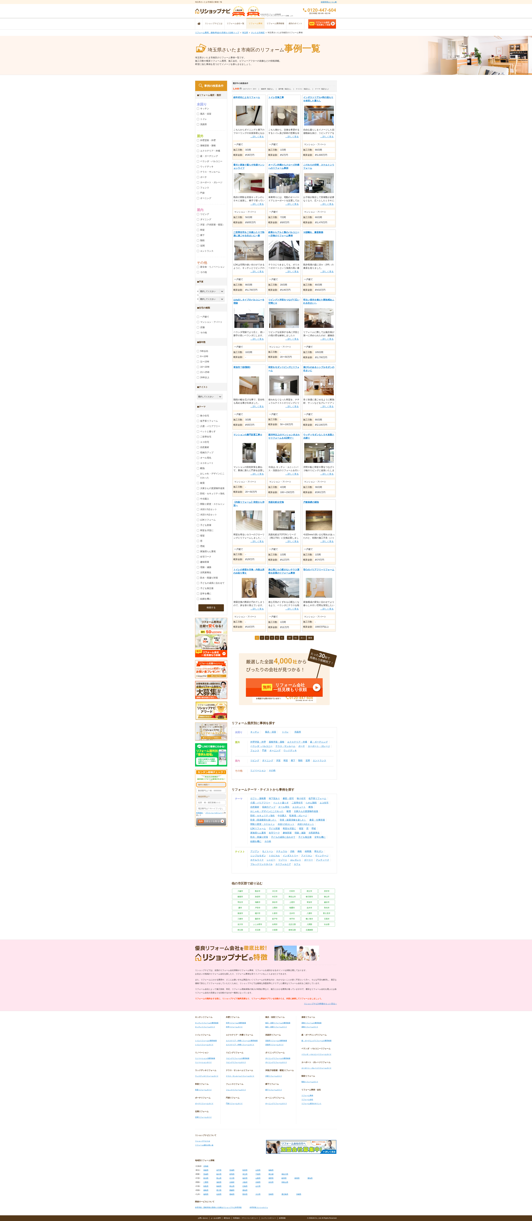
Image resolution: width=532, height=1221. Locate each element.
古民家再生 (314, 833)
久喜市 (274, 913)
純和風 (308, 851)
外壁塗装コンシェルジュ (259, 1207)
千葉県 (257, 1174)
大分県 (257, 1194)
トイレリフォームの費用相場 (206, 1041)
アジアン (254, 851)
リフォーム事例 (255, 23)
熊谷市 (257, 891)
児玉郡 (257, 930)
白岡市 (274, 924)
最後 (310, 638)
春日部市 (309, 897)
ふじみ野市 (257, 924)
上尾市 (292, 902)
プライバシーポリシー (213, 813)
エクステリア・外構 (297, 742)
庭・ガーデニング (319, 742)
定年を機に (320, 837)
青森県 (205, 1170)
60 (290, 638)
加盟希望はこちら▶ (329, 2)
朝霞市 (292, 908)
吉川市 (240, 924)
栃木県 (218, 1174)
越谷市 (326, 902)
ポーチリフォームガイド (204, 1103)
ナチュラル (281, 851)
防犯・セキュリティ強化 (262, 815)
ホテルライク (257, 860)
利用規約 (199, 813)
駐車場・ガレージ (298, 815)
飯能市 (240, 897)
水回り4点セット (305, 824)
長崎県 (231, 1194)
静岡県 (297, 1178)
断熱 (311, 807)
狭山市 (326, 897)
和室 (285, 760)
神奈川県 (285, 1174)
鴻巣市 (257, 902)
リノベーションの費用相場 (205, 1058)
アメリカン (306, 855)
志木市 (309, 908)
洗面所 (297, 732)
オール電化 (283, 807)
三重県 (205, 1182)
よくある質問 (216, 1218)
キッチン (254, 732)
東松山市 (292, 897)
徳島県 (205, 1190)
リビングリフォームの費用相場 (237, 1058)
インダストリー (290, 855)
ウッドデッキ (290, 750)
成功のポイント (295, 23)
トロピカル (274, 855)
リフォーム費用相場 (275, 23)
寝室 (301, 828)
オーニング (275, 750)
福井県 (244, 1178)
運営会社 (227, 1218)
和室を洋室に (289, 828)
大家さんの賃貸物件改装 (306, 811)
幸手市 (292, 919)
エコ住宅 (324, 803)
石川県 (231, 1178)
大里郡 (274, 930)
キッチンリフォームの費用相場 (206, 1023)
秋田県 (244, 1170)
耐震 (289, 811)
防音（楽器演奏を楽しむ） (293, 820)
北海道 (205, 1166)
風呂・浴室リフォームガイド (276, 1027)
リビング (254, 760)
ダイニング (267, 760)
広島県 (244, 1186)
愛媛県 (231, 1190)
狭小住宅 (301, 798)
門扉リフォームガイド (234, 1103)
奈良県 (270, 1182)
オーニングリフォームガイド (276, 1103)
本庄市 (274, 897)
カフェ (297, 864)
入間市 (274, 908)
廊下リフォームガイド (273, 1090)
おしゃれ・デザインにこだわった (267, 811)
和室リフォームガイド (203, 1090)
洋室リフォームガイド (273, 1076)
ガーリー (308, 860)
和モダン (318, 851)
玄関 (307, 760)
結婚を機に (255, 841)
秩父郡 (240, 930)
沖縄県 (298, 1194)
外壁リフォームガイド (234, 1027)
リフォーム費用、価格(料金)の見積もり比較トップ (217, 32)
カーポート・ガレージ (319, 746)
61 (296, 638)
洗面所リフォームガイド (274, 1045)
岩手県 (218, 1170)
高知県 (244, 1190)
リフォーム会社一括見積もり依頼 (320, 23)
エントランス (319, 760)
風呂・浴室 (270, 732)
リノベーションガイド (203, 1062)
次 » (302, 638)
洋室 (278, 760)
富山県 (218, 1178)
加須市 (257, 897)
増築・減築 (300, 833)
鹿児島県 (285, 1194)
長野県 (270, 1178)
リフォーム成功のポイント (311, 1103)
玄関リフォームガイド (203, 1117)
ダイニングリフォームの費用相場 (277, 1058)
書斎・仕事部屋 (317, 820)
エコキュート (299, 807)
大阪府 (244, 1182)
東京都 (270, 1174)
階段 (300, 760)
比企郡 (326, 924)
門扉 (264, 750)
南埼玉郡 (292, 930)
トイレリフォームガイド (204, 1045)
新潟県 (205, 1178)
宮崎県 (270, 1194)
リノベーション (258, 770)
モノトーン (267, 851)
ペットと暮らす (281, 803)
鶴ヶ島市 (309, 919)
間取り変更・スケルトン (262, 824)
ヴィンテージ (321, 855)
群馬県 (231, 1174)
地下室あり (274, 798)
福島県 (270, 1170)
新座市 (240, 913)
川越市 (240, 891)
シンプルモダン (258, 855)
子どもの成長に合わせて (283, 837)
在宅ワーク (274, 833)
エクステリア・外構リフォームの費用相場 (242, 1041)
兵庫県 (257, 1182)
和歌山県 (285, 1182)
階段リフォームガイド (309, 1082)
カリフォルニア (283, 864)
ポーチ (301, 746)
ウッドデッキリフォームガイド (206, 1076)
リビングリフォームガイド (236, 1062)
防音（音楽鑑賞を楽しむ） (263, 820)
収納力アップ (268, 807)
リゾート (282, 860)
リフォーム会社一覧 (235, 23)
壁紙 (313, 828)
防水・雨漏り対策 (259, 837)
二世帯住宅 (297, 803)
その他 (272, 770)
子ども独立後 (305, 837)
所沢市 (326, 891)
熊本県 (244, 1194)
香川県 (218, 1190)
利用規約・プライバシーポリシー (245, 1218)
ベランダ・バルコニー (261, 746)
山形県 (257, 1170)
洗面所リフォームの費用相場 (276, 1041)
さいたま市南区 (258, 32)
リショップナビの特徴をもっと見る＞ (320, 1004)
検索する (211, 607)
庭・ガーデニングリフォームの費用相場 (316, 1041)
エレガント (295, 860)
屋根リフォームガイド (309, 1027)
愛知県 (310, 1178)
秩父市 (309, 891)
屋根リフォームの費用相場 (311, 1023)
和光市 (326, 908)
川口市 (274, 891)
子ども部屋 (274, 828)
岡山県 (231, 1186)
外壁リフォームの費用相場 (236, 1023)
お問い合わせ (203, 1218)
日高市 (326, 919)
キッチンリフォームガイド (205, 1027)
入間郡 (309, 924)
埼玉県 (245, 32)
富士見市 (326, 913)
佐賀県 (218, 1194)
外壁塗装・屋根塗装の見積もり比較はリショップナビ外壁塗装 (218, 1207)
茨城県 (205, 1174)
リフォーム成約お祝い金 (204, 1145)
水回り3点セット (286, 824)
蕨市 (240, 908)
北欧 (292, 851)
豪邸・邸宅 (288, 798)
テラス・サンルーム (285, 746)
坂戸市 (274, 919)
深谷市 (274, 902)
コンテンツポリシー (268, 1218)
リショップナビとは (213, 23)
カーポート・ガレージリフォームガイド (316, 1068)
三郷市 (240, 919)
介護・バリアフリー (260, 803)
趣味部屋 (287, 833)
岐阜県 (284, 1178)
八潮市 (309, 913)
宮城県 (231, 1170)
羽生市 (240, 902)
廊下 (293, 760)
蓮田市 (257, 919)
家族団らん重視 (258, 833)
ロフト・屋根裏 (258, 798)
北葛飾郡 (309, 930)
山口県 (257, 1186)
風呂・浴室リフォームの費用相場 (277, 1023)
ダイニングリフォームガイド (276, 1062)
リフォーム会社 (307, 1099)
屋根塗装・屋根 (276, 742)
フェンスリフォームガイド (236, 1090)
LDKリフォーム (258, 828)
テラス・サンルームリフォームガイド (240, 1076)
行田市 (292, 891)
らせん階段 (311, 803)
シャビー (271, 860)
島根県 (218, 1186)
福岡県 (205, 1194)
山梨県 (257, 1178)
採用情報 (282, 1218)
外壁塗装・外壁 (258, 742)
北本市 (292, 913)
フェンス (254, 750)
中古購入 (282, 815)
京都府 (231, 1182)
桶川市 (257, 913)
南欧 (299, 851)
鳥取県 (205, 1186)
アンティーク (322, 860)
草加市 (309, 902)
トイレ (285, 732)
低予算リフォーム (317, 798)
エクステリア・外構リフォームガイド (240, 1045)
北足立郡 (292, 924)
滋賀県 (218, 1182)
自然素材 (254, 807)
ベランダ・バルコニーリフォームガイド (316, 1054)
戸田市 (257, 908)
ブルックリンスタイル (261, 864)
